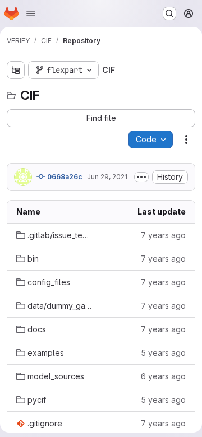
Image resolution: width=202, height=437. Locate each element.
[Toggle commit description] (141, 177)
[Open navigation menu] (31, 13)
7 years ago (163, 235)
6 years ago (163, 376)
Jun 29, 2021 (107, 177)
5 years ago (163, 352)
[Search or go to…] (169, 13)
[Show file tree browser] (16, 70)
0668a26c (63, 177)
